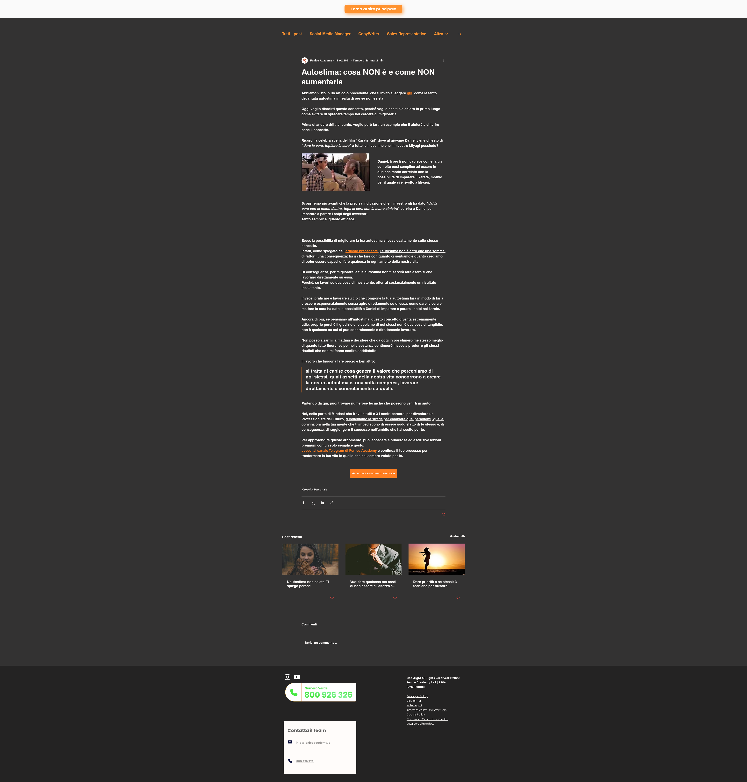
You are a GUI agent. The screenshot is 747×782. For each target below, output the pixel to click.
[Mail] (290, 741)
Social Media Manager (330, 34)
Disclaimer (414, 701)
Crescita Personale (314, 489)
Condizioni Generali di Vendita (427, 719)
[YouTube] (297, 677)
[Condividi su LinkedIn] (322, 503)
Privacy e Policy (417, 696)
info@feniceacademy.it (313, 743)
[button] (460, 33)
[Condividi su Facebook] (303, 503)
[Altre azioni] (443, 60)
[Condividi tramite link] (332, 503)
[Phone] (290, 760)
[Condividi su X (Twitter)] (313, 503)
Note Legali (414, 705)
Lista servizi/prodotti (420, 724)
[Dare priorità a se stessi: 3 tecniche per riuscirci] (437, 559)
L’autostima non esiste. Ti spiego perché (308, 584)
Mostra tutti (457, 536)
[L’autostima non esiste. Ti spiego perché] (310, 559)
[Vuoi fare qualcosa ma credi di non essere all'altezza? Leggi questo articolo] (373, 559)
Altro (438, 34)
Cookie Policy (416, 714)
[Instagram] (287, 677)
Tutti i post (292, 34)
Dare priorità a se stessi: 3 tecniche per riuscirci (435, 584)
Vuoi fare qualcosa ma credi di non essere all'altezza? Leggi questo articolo (373, 584)
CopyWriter (368, 34)
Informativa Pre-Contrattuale (427, 710)
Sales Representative (406, 34)
